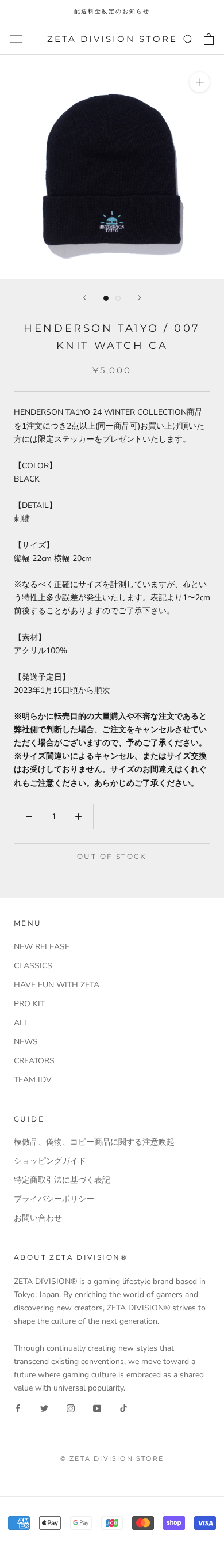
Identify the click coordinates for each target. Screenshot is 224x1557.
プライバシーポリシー (54, 1199)
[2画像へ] (118, 298)
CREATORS (34, 1060)
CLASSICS (33, 965)
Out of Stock (112, 856)
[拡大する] (200, 82)
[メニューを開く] (16, 39)
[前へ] (84, 297)
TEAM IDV (33, 1079)
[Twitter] (44, 1407)
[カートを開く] (209, 39)
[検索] (188, 39)
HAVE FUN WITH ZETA (56, 984)
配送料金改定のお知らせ (112, 11)
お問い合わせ (38, 1218)
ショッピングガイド (50, 1161)
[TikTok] (123, 1407)
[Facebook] (18, 1407)
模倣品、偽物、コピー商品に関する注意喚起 (94, 1142)
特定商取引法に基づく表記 (62, 1180)
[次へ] (139, 297)
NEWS (26, 1041)
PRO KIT (29, 1003)
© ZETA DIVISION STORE (112, 1458)
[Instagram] (71, 1407)
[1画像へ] (106, 298)
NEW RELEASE (41, 946)
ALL (21, 1022)
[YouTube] (97, 1407)
